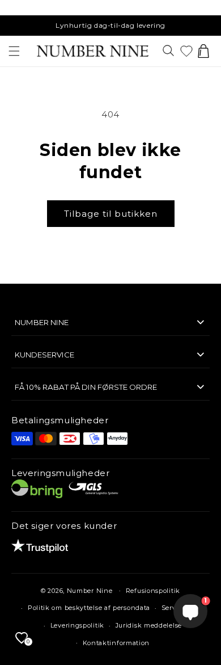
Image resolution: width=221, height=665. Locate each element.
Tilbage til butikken (111, 213)
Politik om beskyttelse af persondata (89, 608)
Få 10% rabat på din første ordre (86, 387)
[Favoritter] (186, 51)
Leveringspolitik (77, 625)
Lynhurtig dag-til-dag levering (110, 25)
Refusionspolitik (153, 591)
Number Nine (90, 590)
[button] (14, 51)
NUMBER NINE (42, 322)
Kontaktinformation (116, 643)
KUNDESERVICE (44, 354)
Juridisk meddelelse (149, 625)
